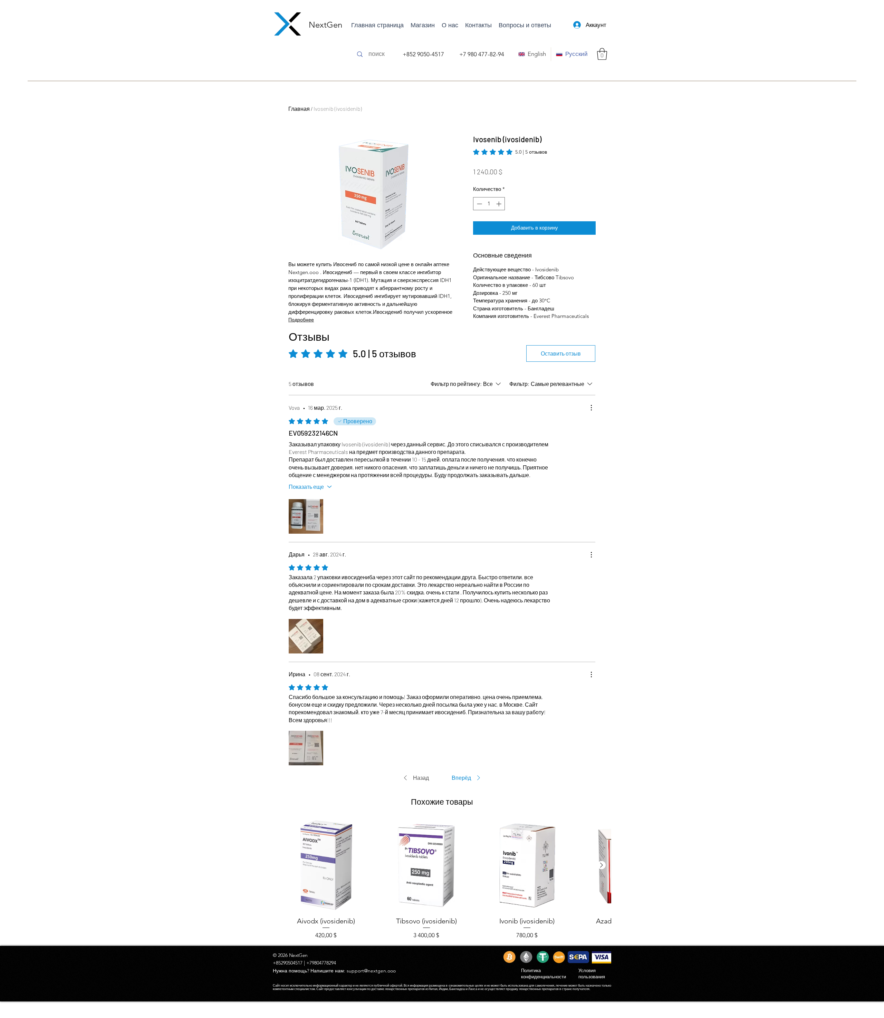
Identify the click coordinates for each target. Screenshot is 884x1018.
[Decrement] (478, 203)
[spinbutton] (489, 203)
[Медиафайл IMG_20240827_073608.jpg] (306, 636)
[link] (510, 152)
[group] (442, 879)
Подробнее (301, 320)
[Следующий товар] (601, 865)
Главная (299, 108)
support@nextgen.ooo (371, 971)
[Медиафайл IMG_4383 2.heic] (306, 516)
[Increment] (499, 203)
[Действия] (591, 408)
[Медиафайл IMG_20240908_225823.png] (306, 748)
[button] (602, 54)
